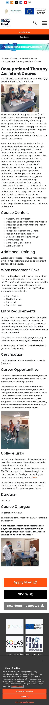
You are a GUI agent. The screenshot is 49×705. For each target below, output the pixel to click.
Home (5, 58)
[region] (24, 680)
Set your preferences (24, 702)
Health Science (29, 58)
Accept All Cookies (24, 691)
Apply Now (23, 582)
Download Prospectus (23, 606)
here (34, 477)
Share (23, 594)
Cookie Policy (17, 686)
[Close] (42, 660)
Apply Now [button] (24, 32)
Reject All (24, 697)
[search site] (35, 22)
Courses (14, 58)
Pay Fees (24, 37)
